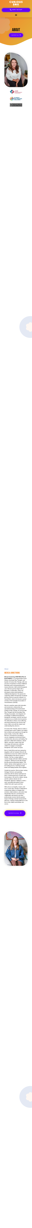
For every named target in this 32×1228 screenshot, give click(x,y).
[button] (16, 15)
